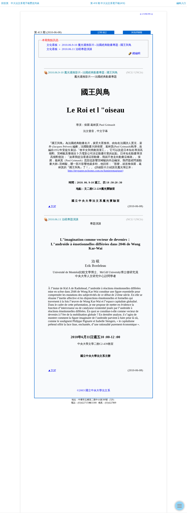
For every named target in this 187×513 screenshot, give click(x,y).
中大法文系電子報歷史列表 (25, 3)
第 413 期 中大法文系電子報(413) (107, 3)
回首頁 (4, 3)
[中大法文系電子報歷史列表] (179, 505)
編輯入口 (181, 3)
